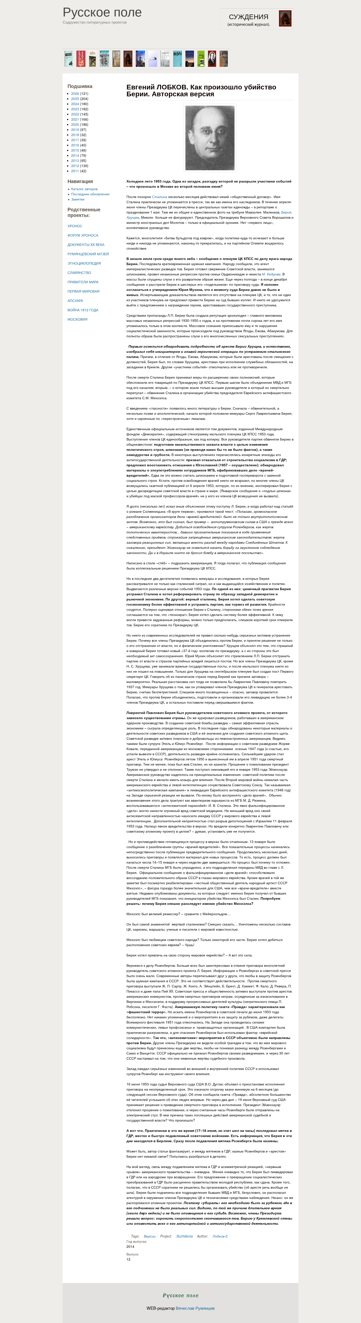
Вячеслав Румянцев (195, 1308)
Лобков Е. (221, 1236)
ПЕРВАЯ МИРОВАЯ (83, 291)
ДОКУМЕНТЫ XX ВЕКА (86, 244)
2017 (75, 139)
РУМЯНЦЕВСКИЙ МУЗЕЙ (88, 253)
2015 (75, 150)
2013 (75, 160)
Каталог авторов (84, 188)
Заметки (77, 199)
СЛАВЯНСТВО (79, 272)
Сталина (159, 196)
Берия (286, 212)
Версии (150, 1236)
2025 (75, 98)
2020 (75, 124)
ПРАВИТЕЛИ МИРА (83, 281)
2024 (75, 103)
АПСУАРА (75, 300)
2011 (75, 170)
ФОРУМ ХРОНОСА (83, 235)
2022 (75, 114)
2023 (75, 108)
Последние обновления (90, 193)
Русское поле (102, 11)
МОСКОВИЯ (77, 319)
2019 (75, 129)
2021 (75, 119)
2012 (75, 165)
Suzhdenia (184, 1236)
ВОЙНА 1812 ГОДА (83, 309)
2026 (75, 93)
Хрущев (132, 217)
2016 (75, 144)
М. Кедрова (271, 273)
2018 (75, 134)
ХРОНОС (75, 225)
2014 (75, 155)
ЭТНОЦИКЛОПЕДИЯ (84, 263)
